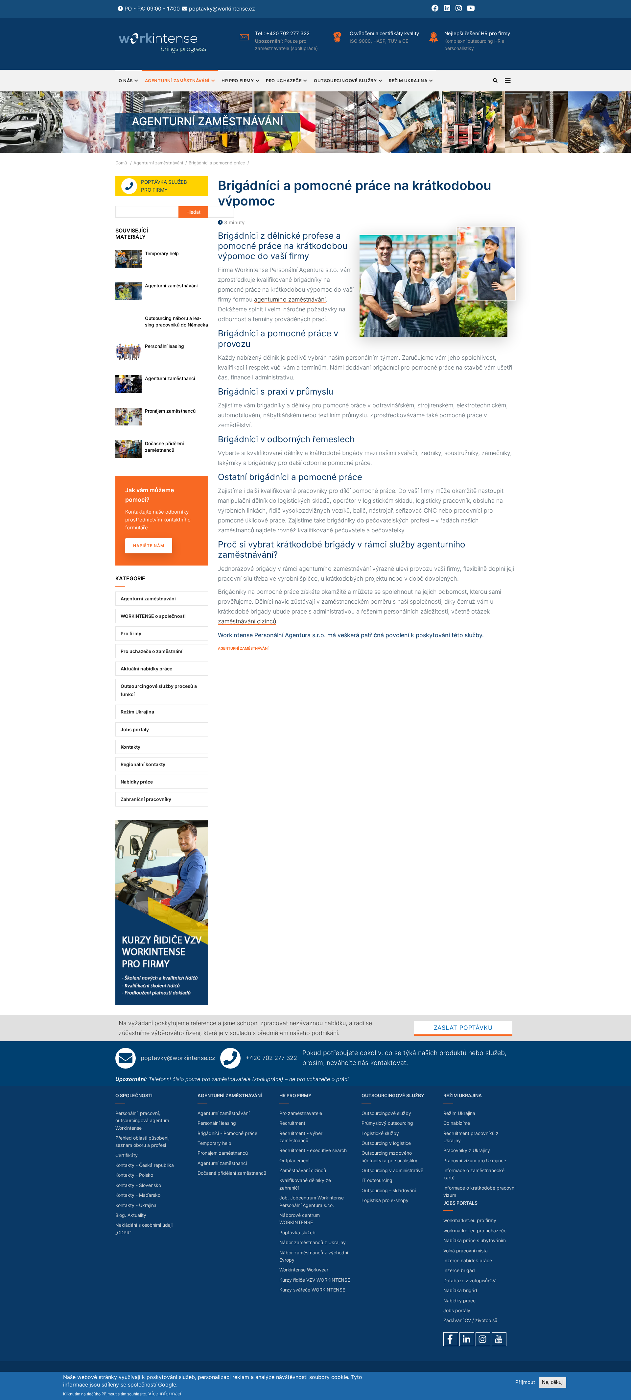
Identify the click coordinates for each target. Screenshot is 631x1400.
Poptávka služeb (297, 1232)
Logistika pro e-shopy (385, 1200)
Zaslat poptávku (463, 1027)
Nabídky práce (137, 781)
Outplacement (294, 1160)
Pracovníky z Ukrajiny (466, 1150)
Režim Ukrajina (408, 80)
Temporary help (162, 253)
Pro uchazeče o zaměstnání (151, 651)
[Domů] (163, 43)
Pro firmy (131, 633)
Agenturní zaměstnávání (177, 80)
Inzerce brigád (459, 1270)
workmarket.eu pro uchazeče (474, 1230)
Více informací (164, 1393)
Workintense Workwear (303, 1269)
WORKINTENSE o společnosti (153, 616)
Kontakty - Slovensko (138, 1185)
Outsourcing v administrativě (392, 1170)
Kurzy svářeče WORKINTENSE (312, 1289)
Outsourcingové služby (345, 80)
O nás (126, 80)
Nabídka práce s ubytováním (474, 1240)
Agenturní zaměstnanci (170, 378)
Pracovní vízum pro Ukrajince (474, 1160)
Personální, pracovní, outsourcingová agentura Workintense (142, 1120)
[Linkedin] (466, 1339)
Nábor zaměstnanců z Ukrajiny (312, 1242)
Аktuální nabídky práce (146, 668)
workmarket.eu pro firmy (469, 1220)
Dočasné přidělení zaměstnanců (164, 447)
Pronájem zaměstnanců (170, 411)
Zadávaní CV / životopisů (470, 1320)
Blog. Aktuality (130, 1215)
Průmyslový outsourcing (387, 1123)
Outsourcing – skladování (389, 1190)
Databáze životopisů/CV (469, 1280)
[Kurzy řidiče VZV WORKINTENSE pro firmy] (161, 823)
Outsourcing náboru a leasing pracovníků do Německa (176, 321)
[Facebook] (450, 1339)
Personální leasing (164, 346)
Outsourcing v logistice (386, 1143)
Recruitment (292, 1123)
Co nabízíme (456, 1123)
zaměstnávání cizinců (247, 621)
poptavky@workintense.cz (222, 8)
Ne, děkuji (552, 1382)
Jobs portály (456, 1310)
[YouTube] (499, 1339)
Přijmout (525, 1382)
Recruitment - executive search (313, 1150)
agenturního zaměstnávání (290, 299)
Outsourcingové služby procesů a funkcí (159, 690)
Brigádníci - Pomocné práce (227, 1133)
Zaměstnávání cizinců (302, 1170)
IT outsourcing (377, 1180)
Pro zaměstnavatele (300, 1113)
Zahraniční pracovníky (146, 799)
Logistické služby (380, 1133)
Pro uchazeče (284, 80)
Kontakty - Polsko (134, 1175)
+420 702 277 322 (288, 33)
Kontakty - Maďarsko (137, 1195)
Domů (121, 162)
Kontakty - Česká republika (144, 1165)
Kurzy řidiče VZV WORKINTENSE (314, 1280)
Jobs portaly (135, 729)
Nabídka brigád (460, 1290)
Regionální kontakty (143, 764)
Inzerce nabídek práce (467, 1260)
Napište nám (148, 545)
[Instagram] (483, 1339)
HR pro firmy (238, 80)
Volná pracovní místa (465, 1250)
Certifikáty (126, 1155)
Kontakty (130, 747)
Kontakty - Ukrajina (135, 1205)
